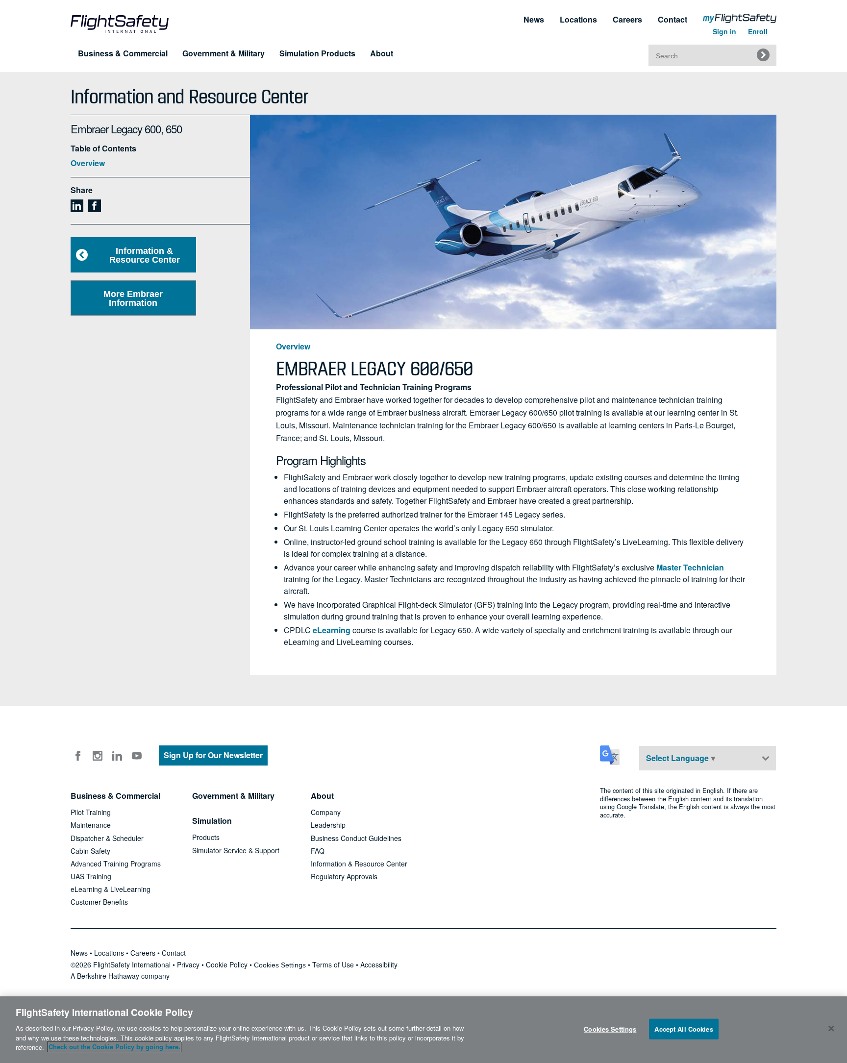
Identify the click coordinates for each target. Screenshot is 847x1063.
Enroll (758, 31)
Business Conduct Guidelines (356, 838)
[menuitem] (739, 27)
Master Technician (690, 567)
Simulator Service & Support (235, 850)
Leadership (328, 825)
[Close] (831, 1028)
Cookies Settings (280, 965)
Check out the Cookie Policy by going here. (114, 1046)
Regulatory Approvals (344, 876)
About (381, 53)
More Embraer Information (133, 298)
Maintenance (91, 825)
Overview (88, 163)
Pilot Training (91, 812)
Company (326, 812)
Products (206, 837)
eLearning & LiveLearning (110, 889)
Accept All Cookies (683, 1028)
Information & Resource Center (144, 255)
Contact (672, 19)
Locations (578, 19)
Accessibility (379, 964)
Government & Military (223, 53)
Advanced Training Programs (116, 863)
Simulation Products (317, 53)
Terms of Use (333, 964)
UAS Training (91, 876)
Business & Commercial (123, 53)
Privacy (188, 964)
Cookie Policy (227, 964)
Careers (627, 19)
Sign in (724, 31)
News (533, 19)
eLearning (331, 630)
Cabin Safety (90, 851)
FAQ (317, 851)
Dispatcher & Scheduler (107, 838)
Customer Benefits (99, 902)
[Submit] (763, 55)
